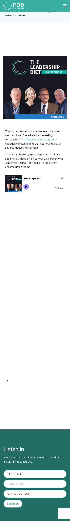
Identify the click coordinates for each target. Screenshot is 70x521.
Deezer (19, 409)
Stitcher (8, 409)
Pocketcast (33, 409)
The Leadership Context (39, 139)
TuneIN (46, 409)
